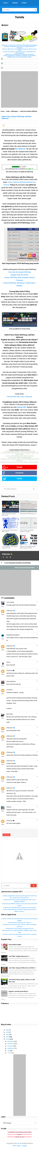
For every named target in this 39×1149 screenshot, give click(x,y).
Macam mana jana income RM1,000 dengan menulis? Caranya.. (20, 462)
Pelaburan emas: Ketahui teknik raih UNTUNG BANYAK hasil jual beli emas (20, 459)
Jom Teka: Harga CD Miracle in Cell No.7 (22, 968)
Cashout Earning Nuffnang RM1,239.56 (9, 530)
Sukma (8, 807)
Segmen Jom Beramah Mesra (18, 991)
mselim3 (9, 690)
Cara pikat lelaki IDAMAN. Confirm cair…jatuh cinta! (20, 451)
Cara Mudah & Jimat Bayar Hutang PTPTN (9, 547)
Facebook (19, 473)
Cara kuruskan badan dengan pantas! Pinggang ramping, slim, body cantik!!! (20, 453)
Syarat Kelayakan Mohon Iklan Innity (9, 514)
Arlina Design (17, 1145)
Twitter (19, 479)
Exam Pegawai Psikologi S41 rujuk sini (20, 922)
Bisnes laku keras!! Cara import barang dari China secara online (20, 49)
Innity (7, 111)
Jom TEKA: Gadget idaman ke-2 (19, 956)
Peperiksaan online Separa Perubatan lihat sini (20, 928)
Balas (2, 606)
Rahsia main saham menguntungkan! (20, 457)
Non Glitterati (20, 149)
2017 (7, 1034)
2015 (7, 1039)
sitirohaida (10, 602)
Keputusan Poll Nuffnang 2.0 (28, 513)
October (10, 1046)
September (10, 1048)
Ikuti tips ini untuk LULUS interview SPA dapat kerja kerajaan (19, 45)
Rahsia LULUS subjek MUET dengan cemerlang (20, 54)
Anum (8, 662)
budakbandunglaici (13, 635)
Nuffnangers (14, 111)
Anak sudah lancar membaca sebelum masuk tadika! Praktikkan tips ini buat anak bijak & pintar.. (20, 56)
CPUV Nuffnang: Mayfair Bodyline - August (27, 530)
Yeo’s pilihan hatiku (15, 944)
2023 (7, 1030)
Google (19, 467)
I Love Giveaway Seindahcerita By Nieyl (17, 563)
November (10, 1043)
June (9, 1053)
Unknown (6, 554)
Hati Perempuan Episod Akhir (25, 567)
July (8, 1050)
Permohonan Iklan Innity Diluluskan (19, 397)
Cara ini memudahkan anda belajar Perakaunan (20, 456)
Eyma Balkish (11, 681)
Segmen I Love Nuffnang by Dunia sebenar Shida (28, 547)
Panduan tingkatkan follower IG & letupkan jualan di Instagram (20, 47)
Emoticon (6, 835)
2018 (7, 1032)
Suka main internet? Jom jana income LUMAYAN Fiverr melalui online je (20, 52)
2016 (7, 1037)
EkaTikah (9, 714)
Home (2, 111)
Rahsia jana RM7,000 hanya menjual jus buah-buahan (20, 907)
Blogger (24, 1145)
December (10, 1041)
